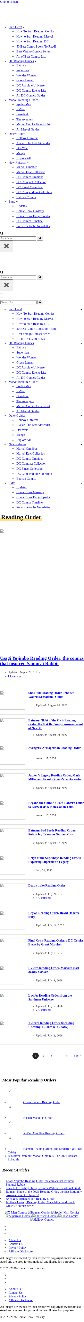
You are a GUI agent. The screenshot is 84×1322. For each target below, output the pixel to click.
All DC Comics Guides (30, 95)
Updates (21, 206)
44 (66, 1055)
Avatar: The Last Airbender (33, 143)
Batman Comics (26, 197)
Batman (21, 65)
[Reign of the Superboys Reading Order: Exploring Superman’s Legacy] (12, 873)
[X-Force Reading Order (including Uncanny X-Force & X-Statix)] (12, 1038)
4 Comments (43, 897)
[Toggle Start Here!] (81, 309)
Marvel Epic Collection (30, 172)
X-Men (20, 109)
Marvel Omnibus (26, 167)
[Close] (6, 246)
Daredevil (22, 114)
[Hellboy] (42, 1219)
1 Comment (15, 676)
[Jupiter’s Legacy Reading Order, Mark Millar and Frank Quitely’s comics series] (12, 791)
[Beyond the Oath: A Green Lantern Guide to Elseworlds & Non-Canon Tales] (12, 818)
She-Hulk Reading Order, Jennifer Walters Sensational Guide (43, 1188)
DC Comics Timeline (29, 221)
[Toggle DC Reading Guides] (81, 343)
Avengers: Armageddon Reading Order (54, 748)
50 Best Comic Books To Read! (36, 46)
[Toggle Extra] (81, 483)
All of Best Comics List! (31, 56)
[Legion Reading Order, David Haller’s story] (12, 928)
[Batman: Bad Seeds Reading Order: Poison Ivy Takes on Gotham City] (12, 846)
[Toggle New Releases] (81, 444)
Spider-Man (23, 104)
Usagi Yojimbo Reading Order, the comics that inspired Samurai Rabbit (42, 661)
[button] (23, 27)
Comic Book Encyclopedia (33, 216)
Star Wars (22, 148)
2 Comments (43, 1009)
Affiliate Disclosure (21, 1251)
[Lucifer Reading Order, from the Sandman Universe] (12, 1011)
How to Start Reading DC (32, 41)
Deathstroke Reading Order (46, 885)
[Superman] (19, 1216)
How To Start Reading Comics (35, 31)
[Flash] (68, 1216)
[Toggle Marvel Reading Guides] (81, 382)
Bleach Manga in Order (37, 1117)
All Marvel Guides (27, 129)
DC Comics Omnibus (29, 177)
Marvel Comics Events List (33, 124)
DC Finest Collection (29, 187)
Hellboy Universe (27, 138)
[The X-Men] (16, 1212)
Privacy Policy (18, 1247)
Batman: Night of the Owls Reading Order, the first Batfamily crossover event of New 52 (55, 724)
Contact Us (15, 1244)
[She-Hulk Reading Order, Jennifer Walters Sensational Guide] (12, 708)
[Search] (1, 234)
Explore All (23, 158)
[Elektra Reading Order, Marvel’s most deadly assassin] (12, 983)
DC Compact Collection (31, 182)
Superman (22, 70)
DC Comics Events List (31, 90)
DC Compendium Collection (34, 192)
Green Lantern (25, 80)
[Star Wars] (45, 1216)
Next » (77, 1055)
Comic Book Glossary (30, 211)
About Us (15, 1240)
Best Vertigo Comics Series (33, 51)
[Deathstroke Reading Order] (12, 901)
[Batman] (39, 1212)
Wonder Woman (26, 75)
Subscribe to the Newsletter (33, 226)
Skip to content (9, 1)
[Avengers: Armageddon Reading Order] (12, 763)
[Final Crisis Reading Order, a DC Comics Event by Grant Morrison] (12, 956)
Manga (20, 153)
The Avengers (25, 119)
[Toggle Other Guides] (81, 415)
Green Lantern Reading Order (41, 1102)
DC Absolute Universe (30, 85)
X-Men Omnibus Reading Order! (43, 1133)
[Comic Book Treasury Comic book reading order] (17, 20)
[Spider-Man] (65, 1212)
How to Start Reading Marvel (34, 36)
